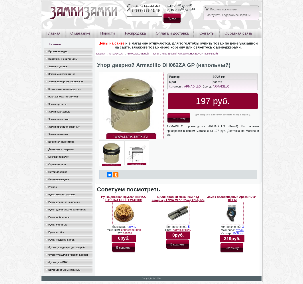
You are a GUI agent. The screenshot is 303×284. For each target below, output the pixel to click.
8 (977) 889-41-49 (146, 10)
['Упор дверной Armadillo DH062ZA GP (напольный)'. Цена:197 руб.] (131, 138)
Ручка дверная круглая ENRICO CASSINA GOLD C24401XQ (123, 198)
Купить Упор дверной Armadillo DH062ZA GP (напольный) (185, 53)
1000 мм (238, 233)
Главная (100, 53)
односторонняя (131, 229)
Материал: (119, 226)
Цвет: (119, 233)
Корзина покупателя (223, 9)
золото (127, 233)
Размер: (226, 233)
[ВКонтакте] (109, 174)
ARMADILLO (116, 53)
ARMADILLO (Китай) (138, 53)
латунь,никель (182, 229)
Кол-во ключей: (177, 226)
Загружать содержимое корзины (228, 15)
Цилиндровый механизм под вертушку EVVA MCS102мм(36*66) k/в (178, 198)
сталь (240, 230)
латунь (131, 226)
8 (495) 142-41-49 (146, 6)
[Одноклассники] (115, 174)
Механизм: (114, 229)
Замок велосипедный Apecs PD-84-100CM (232, 198)
